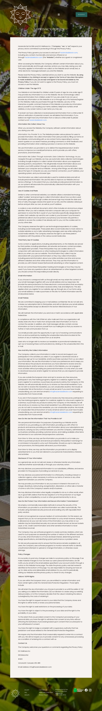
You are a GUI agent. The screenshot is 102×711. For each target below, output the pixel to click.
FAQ (26, 692)
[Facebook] (86, 690)
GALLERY (27, 690)
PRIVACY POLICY (43, 695)
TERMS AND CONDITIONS (46, 692)
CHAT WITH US (43, 690)
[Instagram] (90, 690)
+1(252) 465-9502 (60, 695)
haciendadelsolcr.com (69, 52)
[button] (58, 14)
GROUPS (27, 695)
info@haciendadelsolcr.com (61, 391)
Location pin (59, 693)
